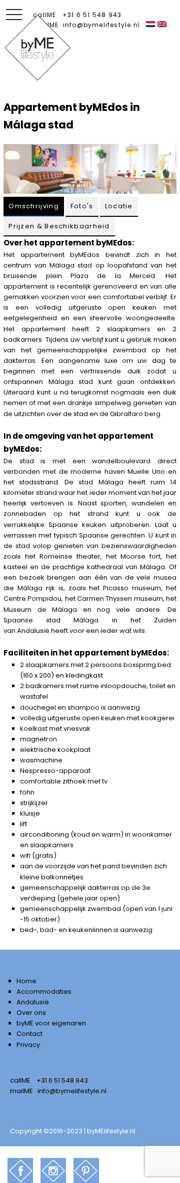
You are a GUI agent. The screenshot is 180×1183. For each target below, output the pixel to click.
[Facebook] (20, 1170)
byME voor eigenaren (51, 1023)
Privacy (28, 1044)
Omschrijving (33, 206)
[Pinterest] (86, 1170)
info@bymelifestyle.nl (101, 25)
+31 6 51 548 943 (92, 15)
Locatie (119, 206)
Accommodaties (44, 991)
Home (26, 981)
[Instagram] (53, 1170)
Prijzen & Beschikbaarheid (59, 226)
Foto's (82, 206)
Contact (29, 1033)
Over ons (31, 1012)
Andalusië (33, 630)
